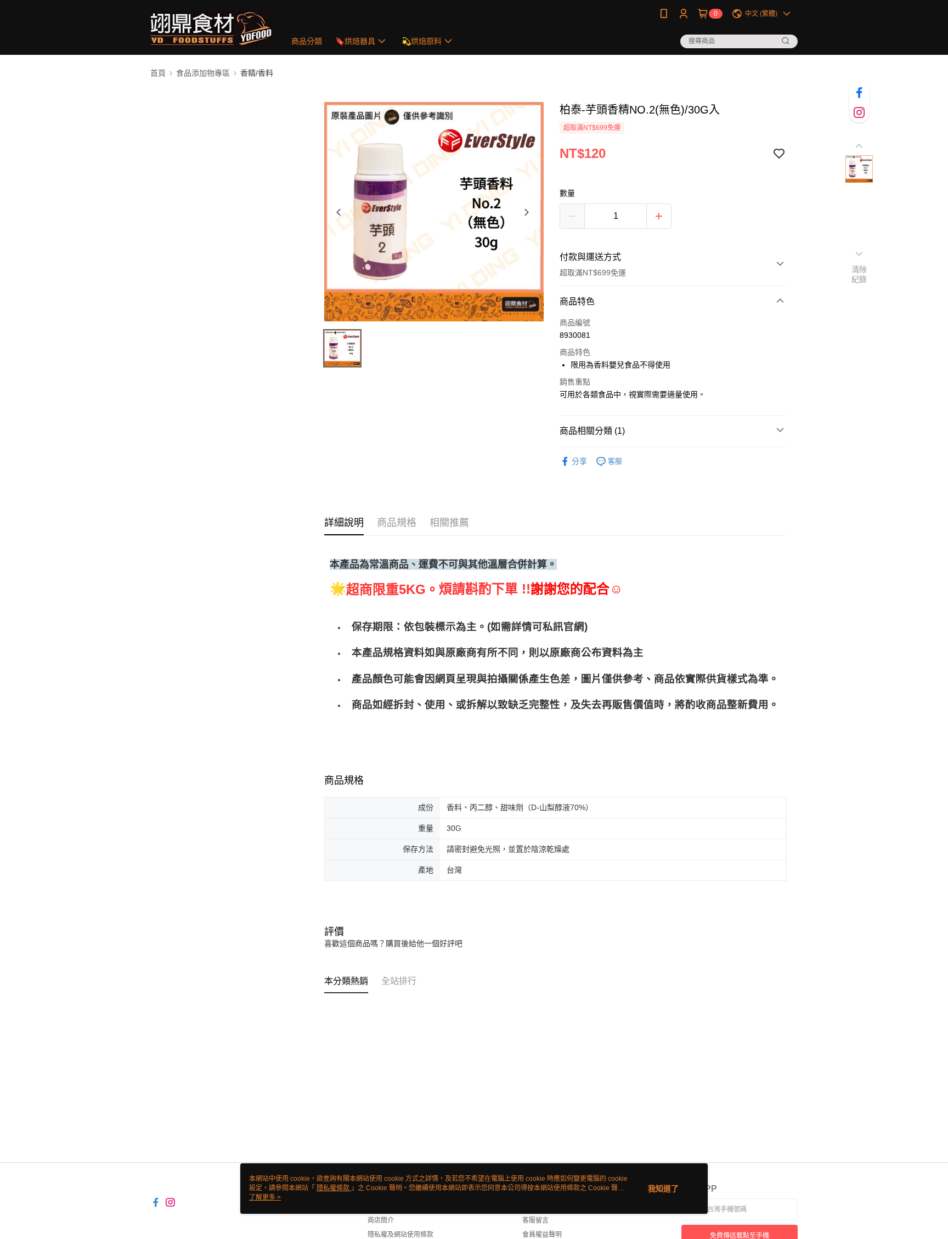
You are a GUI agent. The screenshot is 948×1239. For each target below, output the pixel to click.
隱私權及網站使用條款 (400, 1234)
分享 (579, 461)
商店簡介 (381, 1220)
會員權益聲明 (542, 1234)
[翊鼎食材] (211, 29)
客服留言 (535, 1220)
